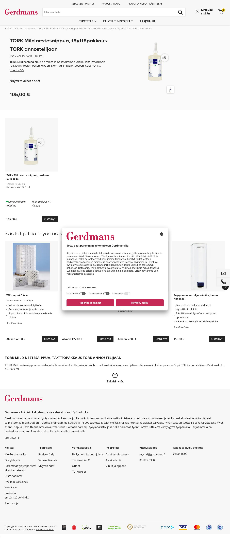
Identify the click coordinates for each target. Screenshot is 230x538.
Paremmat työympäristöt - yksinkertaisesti (21, 468)
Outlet (76, 466)
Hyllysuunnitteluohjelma (87, 454)
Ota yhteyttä (12, 460)
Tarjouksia (148, 21)
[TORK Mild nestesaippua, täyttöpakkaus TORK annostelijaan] (170, 89)
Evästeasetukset (45, 529)
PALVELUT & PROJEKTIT (118, 21)
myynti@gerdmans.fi (152, 454)
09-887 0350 (147, 460)
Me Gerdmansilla (15, 454)
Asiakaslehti (113, 460)
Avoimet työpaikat (16, 482)
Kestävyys (11, 487)
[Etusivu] (22, 12)
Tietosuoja (11, 503)
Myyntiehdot (46, 466)
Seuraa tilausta (47, 460)
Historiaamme (14, 476)
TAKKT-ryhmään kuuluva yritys (20, 529)
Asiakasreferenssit (117, 454)
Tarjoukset (79, 471)
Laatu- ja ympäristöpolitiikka (17, 495)
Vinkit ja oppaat (116, 466)
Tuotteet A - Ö (81, 460)
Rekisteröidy (46, 454)
